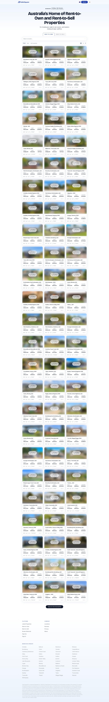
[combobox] (54, 39)
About (46, 631)
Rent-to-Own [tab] (49, 34)
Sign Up (24, 634)
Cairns (40, 649)
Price (24, 43)
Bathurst (41, 647)
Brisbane (74, 647)
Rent (28, 43)
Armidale (24, 647)
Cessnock (58, 651)
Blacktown (58, 647)
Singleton (58, 670)
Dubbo (40, 654)
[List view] (83, 43)
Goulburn (41, 656)
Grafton (57, 656)
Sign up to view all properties (54, 606)
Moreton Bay (25, 665)
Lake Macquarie (26, 661)
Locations (47, 624)
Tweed (40, 675)
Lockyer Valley (75, 661)
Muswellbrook (42, 665)
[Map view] (85, 43)
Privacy (46, 629)
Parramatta (41, 668)
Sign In (24, 636)
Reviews (46, 626)
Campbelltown (75, 649)
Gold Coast (25, 656)
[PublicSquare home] (23, 2)
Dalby (23, 654)
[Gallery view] (81, 43)
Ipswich (57, 658)
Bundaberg (25, 649)
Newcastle (74, 665)
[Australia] (79, 2)
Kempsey (74, 658)
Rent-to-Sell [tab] (60, 34)
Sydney (24, 673)
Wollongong (25, 677)
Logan (23, 663)
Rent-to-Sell (25, 629)
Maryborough (75, 663)
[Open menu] (89, 2)
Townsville (24, 675)
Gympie (74, 656)
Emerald (58, 654)
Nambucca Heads (60, 665)
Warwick (74, 675)
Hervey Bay (25, 658)
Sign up (84, 2)
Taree (57, 673)
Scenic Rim (41, 670)
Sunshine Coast (76, 670)
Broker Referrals (26, 631)
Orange (24, 668)
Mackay (41, 663)
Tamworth (41, 673)
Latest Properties (26, 624)
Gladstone (74, 654)
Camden (58, 649)
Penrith (57, 668)
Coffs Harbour (75, 651)
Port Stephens (75, 668)
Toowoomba (75, 673)
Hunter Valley (42, 658)
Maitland (58, 663)
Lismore (41, 661)
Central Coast (42, 651)
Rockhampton (25, 670)
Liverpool (58, 661)
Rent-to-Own (25, 626)
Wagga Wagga (59, 675)
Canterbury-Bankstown (27, 651)
